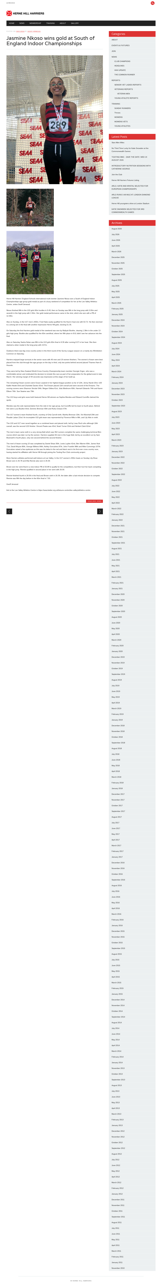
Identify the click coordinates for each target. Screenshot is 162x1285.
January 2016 (117, 925)
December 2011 (118, 1200)
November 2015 (118, 937)
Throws (117, 113)
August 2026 (117, 229)
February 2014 (118, 1057)
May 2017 (116, 834)
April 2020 (116, 634)
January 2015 (117, 994)
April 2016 (116, 908)
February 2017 (118, 851)
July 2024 (115, 349)
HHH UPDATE (120, 70)
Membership (35, 23)
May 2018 (116, 766)
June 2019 (116, 691)
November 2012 (118, 1137)
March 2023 (116, 440)
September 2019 (118, 674)
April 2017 (116, 840)
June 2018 (116, 760)
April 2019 (116, 703)
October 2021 (117, 537)
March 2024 (116, 371)
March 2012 (116, 1182)
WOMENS (118, 117)
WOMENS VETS (121, 122)
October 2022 (117, 469)
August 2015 (117, 954)
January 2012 (117, 1194)
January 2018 (117, 788)
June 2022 (116, 491)
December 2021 (118, 526)
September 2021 (118, 543)
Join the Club (117, 174)
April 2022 (116, 503)
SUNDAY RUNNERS (122, 108)
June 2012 (116, 1165)
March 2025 (116, 303)
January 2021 (117, 588)
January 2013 (117, 1125)
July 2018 (115, 754)
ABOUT (115, 40)
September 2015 (118, 948)
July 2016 (115, 891)
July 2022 (115, 486)
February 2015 (118, 988)
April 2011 (116, 1245)
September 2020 (118, 611)
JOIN (114, 51)
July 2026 (115, 234)
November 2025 (118, 263)
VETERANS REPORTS (123, 89)
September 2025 (118, 274)
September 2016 (118, 880)
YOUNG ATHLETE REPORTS (126, 98)
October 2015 (117, 943)
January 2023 (117, 451)
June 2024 (116, 354)
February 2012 (118, 1188)
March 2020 (116, 640)
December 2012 (118, 1131)
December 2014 (118, 1000)
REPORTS (116, 80)
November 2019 (118, 663)
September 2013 (118, 1080)
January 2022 (117, 520)
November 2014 (118, 1005)
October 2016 (117, 874)
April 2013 (116, 1108)
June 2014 (116, 1034)
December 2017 (118, 794)
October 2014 (117, 1011)
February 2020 (118, 646)
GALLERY (75, 23)
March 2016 (116, 914)
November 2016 (118, 868)
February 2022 (118, 514)
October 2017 (117, 806)
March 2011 (116, 1251)
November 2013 (118, 1068)
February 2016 (118, 920)
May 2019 (116, 697)
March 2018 (116, 777)
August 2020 (117, 617)
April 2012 (116, 1177)
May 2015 (116, 971)
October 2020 (117, 606)
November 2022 (118, 463)
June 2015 (116, 965)
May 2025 (116, 292)
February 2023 (118, 446)
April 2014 (116, 1045)
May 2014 (116, 1040)
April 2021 (116, 571)
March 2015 (116, 983)
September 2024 (118, 337)
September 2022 (118, 474)
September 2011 (118, 1217)
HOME (11, 23)
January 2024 (117, 383)
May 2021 (116, 566)
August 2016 (117, 885)
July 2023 (115, 417)
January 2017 (117, 857)
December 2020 (118, 594)
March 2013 (116, 1114)
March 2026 (116, 252)
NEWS (21, 23)
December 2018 (118, 726)
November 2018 (118, 731)
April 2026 (116, 246)
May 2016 (116, 903)
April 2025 (116, 297)
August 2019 (117, 680)
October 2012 (117, 1142)
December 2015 (118, 931)
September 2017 (118, 811)
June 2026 (116, 240)
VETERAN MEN (123, 94)
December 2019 (118, 657)
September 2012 (118, 1148)
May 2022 (116, 497)
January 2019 (117, 720)
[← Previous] (9, 511)
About (63, 23)
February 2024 (118, 377)
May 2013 (116, 1102)
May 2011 (115, 1240)
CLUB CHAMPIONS (122, 61)
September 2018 (118, 743)
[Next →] (100, 511)
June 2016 (116, 897)
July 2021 (115, 554)
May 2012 (116, 1171)
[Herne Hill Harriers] (25, 15)
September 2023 (118, 406)
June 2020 (116, 623)
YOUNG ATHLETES (122, 126)
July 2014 (115, 1028)
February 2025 (118, 309)
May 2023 (116, 429)
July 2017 (115, 823)
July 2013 (115, 1091)
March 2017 (116, 845)
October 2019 (117, 668)
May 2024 (116, 360)
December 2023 (118, 389)
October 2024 (117, 331)
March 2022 (116, 509)
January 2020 (117, 651)
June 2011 (116, 1234)
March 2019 (116, 708)
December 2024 (118, 320)
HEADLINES (92, 501)
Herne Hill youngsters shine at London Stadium (130, 203)
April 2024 (116, 366)
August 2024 (117, 343)
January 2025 (117, 314)
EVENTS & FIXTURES (120, 45)
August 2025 (117, 280)
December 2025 (118, 257)
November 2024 (118, 326)
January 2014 (117, 1063)
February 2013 (118, 1120)
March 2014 (116, 1051)
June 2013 (116, 1097)
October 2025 (117, 269)
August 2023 (117, 411)
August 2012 (117, 1154)
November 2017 (118, 800)
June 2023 (116, 423)
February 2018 (118, 783)
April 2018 (116, 771)
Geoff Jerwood (34, 31)
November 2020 (118, 600)
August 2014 (117, 1023)
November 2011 (118, 1205)
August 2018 (117, 748)
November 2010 (118, 1268)
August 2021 (117, 549)
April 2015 (116, 977)
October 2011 (117, 1211)
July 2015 (115, 960)
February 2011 (117, 1257)
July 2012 (115, 1160)
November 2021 (118, 531)
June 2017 (116, 828)
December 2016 (118, 863)
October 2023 (117, 400)
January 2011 (117, 1262)
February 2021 (118, 583)
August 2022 (117, 480)
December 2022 (118, 457)
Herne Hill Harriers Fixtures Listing (125, 180)
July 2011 (115, 1228)
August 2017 (117, 817)
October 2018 (117, 737)
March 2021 (116, 577)
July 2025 (115, 286)
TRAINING (50, 23)
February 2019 (118, 714)
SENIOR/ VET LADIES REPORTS (127, 85)
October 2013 (117, 1074)
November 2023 (118, 394)
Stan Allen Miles (118, 143)
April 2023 (116, 434)
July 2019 (115, 686)
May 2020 (116, 628)
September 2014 (118, 1017)
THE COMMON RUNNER (124, 75)
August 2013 (117, 1085)
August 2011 (117, 1222)
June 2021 (116, 560)
